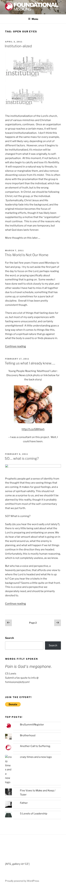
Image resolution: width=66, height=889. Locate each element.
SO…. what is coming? (22, 458)
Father (24, 802)
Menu (35, 18)
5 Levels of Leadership (33, 813)
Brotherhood (27, 735)
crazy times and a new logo (36, 756)
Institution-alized (18, 46)
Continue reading (15, 346)
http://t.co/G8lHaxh (33, 429)
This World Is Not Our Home (26, 255)
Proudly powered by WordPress (22, 880)
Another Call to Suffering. (35, 746)
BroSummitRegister (32, 724)
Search (9, 638)
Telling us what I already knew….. (30, 363)
